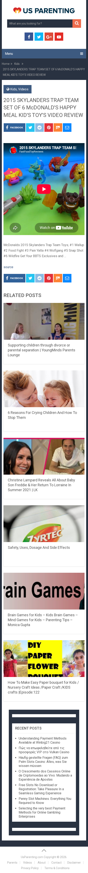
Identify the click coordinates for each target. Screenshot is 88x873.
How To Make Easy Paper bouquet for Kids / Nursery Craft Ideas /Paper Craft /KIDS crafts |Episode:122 (43, 687)
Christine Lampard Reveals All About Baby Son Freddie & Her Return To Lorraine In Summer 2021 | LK (41, 485)
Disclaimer (74, 862)
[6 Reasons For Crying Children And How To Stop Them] (44, 388)
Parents (12, 862)
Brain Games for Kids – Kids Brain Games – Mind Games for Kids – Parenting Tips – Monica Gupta (43, 620)
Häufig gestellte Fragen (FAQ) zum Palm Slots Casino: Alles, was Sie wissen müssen (43, 762)
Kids (13, 89)
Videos (23, 89)
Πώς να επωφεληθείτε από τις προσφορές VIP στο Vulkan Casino (44, 750)
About (42, 862)
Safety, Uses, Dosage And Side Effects (39, 547)
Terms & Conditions (57, 868)
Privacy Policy (30, 868)
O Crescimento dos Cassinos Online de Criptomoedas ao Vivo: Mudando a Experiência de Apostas (45, 775)
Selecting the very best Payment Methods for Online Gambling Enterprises (42, 812)
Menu (9, 54)
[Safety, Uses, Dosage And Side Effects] (44, 523)
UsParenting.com (32, 857)
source (8, 267)
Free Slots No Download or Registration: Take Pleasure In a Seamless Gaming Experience (41, 789)
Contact (56, 862)
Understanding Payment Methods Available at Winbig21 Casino (43, 740)
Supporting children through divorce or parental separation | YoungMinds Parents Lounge (41, 350)
